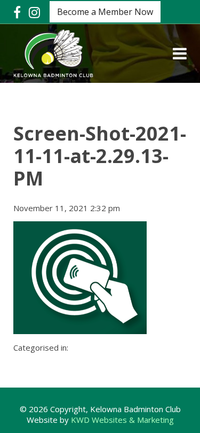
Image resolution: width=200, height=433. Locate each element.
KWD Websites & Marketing (122, 419)
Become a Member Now (105, 12)
